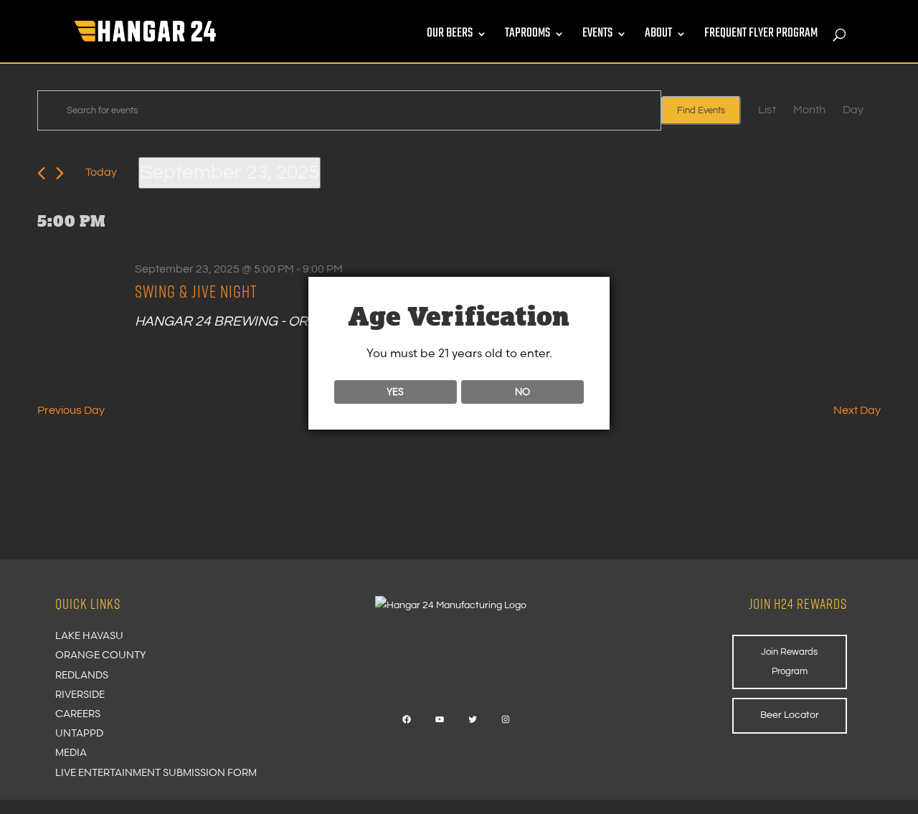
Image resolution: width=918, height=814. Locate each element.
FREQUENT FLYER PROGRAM (761, 36)
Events (597, 36)
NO (522, 391)
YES (395, 391)
